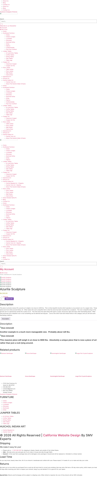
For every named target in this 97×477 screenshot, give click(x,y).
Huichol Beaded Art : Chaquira (14, 183)
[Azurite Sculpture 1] (5, 277)
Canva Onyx (9, 74)
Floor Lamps (9, 71)
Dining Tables (10, 56)
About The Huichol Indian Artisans (16, 84)
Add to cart (9, 298)
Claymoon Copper (11, 64)
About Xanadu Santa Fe (9, 197)
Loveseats (9, 38)
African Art (6, 78)
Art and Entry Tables (12, 53)
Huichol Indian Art (8, 80)
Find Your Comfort (11, 49)
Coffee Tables (10, 55)
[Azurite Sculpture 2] (5, 279)
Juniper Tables (7, 51)
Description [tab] (5, 319)
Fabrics (8, 45)
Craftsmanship (10, 47)
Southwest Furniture (8, 33)
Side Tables (9, 58)
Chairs (8, 35)
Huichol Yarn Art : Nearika (13, 185)
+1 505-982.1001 (16, 450)
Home (4, 31)
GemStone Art (8, 274)
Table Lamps (9, 69)
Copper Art (6, 62)
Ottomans (9, 40)
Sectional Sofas (10, 42)
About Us (5, 1)
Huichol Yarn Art (11, 82)
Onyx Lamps (6, 67)
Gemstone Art (7, 76)
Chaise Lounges (10, 36)
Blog (4, 2)
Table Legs (9, 60)
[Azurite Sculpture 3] (5, 281)
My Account (7, 269)
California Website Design (61, 435)
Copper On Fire (10, 65)
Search (2, 19)
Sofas (7, 44)
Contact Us (6, 4)
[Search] (1, 24)
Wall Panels (9, 73)
